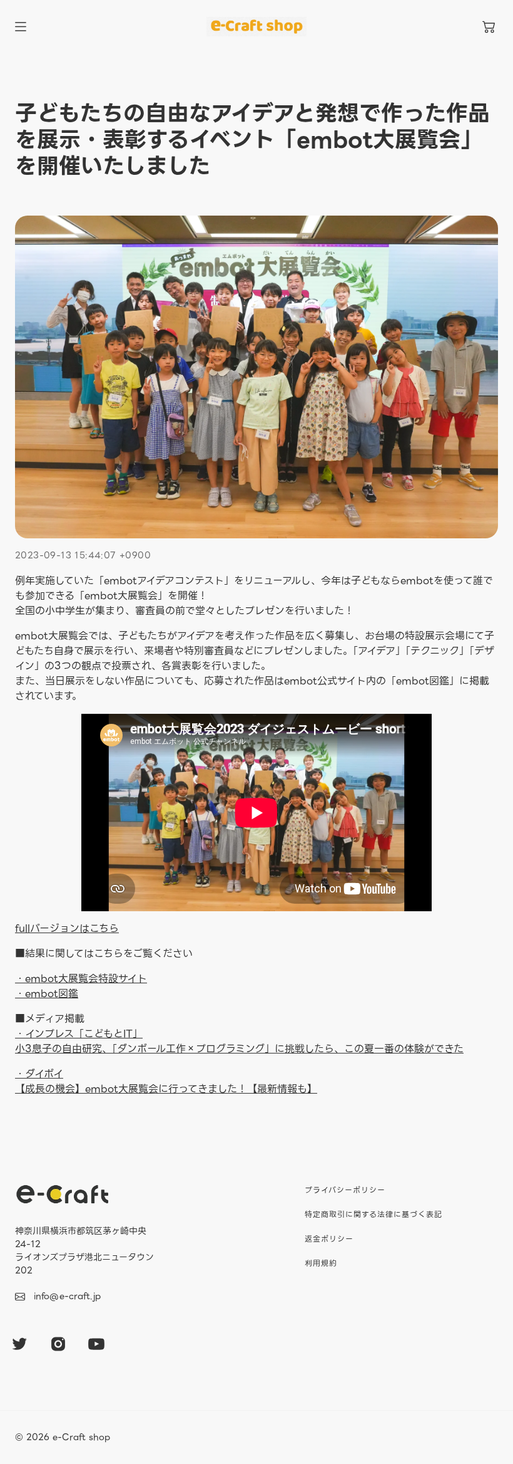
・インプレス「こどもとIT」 (79, 1034)
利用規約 (321, 1263)
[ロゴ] (256, 26)
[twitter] (19, 1343)
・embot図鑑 (46, 993)
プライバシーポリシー (345, 1190)
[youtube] (96, 1343)
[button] (488, 27)
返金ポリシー (329, 1239)
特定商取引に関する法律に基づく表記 (373, 1214)
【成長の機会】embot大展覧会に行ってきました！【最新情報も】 (166, 1081)
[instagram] (58, 1343)
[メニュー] (20, 26)
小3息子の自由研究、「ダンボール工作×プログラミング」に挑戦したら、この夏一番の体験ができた (239, 1049)
